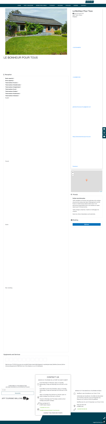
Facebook (75, 166)
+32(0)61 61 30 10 (44, 407)
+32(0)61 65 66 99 (82, 409)
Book (87, 224)
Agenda (76, 5)
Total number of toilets (11, 91)
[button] (7, 33)
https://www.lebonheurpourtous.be (82, 136)
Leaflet (101, 191)
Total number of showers (11, 95)
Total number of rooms (11, 82)
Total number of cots (10, 89)
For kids (68, 5)
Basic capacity (9, 78)
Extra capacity (9, 80)
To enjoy (52, 5)
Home (19, 5)
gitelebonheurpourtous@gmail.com (82, 107)
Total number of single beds (12, 87)
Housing (60, 5)
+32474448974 (77, 47)
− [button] (72, 174)
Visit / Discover (28, 5)
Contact (83, 5)
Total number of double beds (12, 85)
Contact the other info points (53, 413)
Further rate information (79, 198)
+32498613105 (76, 77)
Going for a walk (41, 5)
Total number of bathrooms (12, 93)
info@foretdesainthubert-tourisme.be (49, 410)
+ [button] (72, 172)
